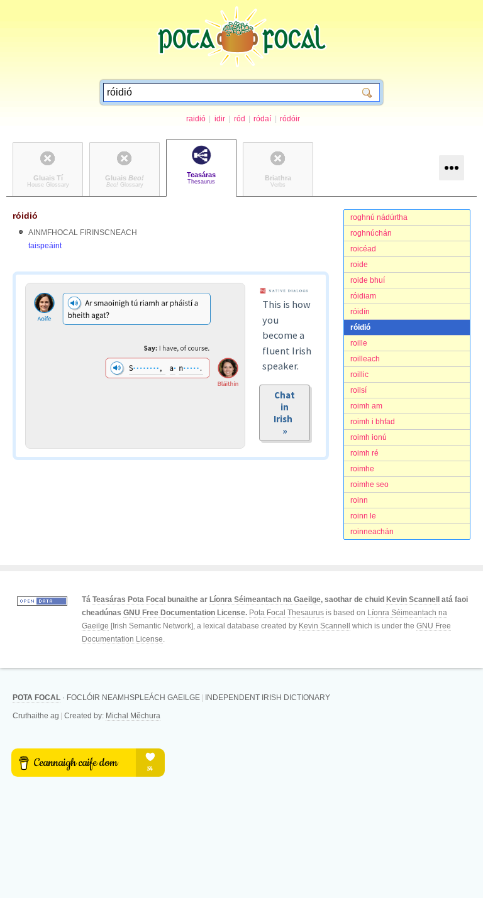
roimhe (362, 468)
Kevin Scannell (413, 599)
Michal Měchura (133, 715)
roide (359, 264)
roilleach (365, 358)
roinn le (363, 516)
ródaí (262, 118)
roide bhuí (367, 280)
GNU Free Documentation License (184, 612)
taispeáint (45, 245)
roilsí (358, 390)
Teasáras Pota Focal (128, 599)
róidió (360, 327)
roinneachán (372, 531)
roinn (359, 500)
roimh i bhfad (372, 421)
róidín (360, 311)
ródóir (290, 118)
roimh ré (364, 453)
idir (219, 118)
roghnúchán (371, 233)
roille (358, 343)
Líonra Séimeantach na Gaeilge (265, 599)
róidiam (363, 296)
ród (239, 118)
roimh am (366, 406)
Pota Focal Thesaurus (286, 612)
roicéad (363, 248)
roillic (359, 374)
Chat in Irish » (285, 413)
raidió (196, 118)
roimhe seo (369, 484)
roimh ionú (368, 437)
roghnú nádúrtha (379, 217)
